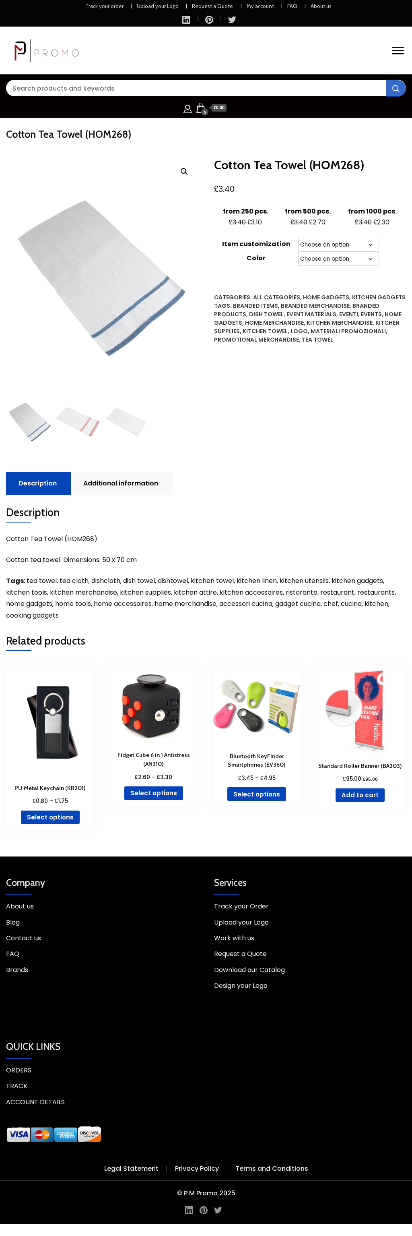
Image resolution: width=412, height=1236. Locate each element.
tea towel (317, 340)
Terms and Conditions (271, 1168)
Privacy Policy (197, 1168)
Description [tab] (38, 483)
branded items (255, 306)
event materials (311, 314)
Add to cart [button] (360, 795)
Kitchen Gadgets (379, 297)
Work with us (234, 938)
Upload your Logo (158, 6)
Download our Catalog (249, 970)
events (371, 314)
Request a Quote (212, 6)
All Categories (276, 297)
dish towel (266, 314)
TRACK (16, 1086)
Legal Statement (131, 1168)
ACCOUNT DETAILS (35, 1102)
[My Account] (187, 108)
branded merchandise (315, 306)
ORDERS (18, 1070)
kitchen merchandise (340, 323)
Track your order (104, 6)
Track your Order (241, 906)
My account (260, 6)
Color (256, 258)
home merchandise (274, 323)
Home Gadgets (326, 297)
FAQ (292, 6)
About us (321, 6)
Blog (13, 922)
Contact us (23, 938)
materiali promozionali (348, 331)
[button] (184, 171)
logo (299, 331)
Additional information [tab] (120, 483)
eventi (348, 314)
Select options (50, 817)
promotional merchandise (256, 340)
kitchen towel (265, 331)
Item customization (256, 244)
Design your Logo (241, 985)
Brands (17, 970)
